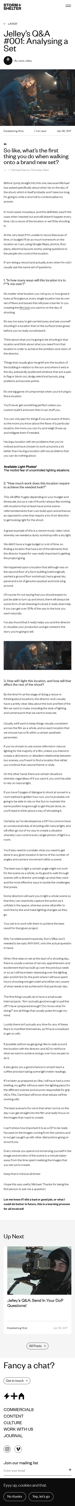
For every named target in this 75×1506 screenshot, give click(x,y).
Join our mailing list (21, 1462)
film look (24, 307)
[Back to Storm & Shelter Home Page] (12, 7)
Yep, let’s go (41, 1496)
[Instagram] (7, 1449)
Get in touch (15, 1380)
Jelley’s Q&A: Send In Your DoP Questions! (35, 1303)
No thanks (14, 1496)
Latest (12, 23)
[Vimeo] (18, 1449)
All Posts (35, 1345)
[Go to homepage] (37, 1396)
